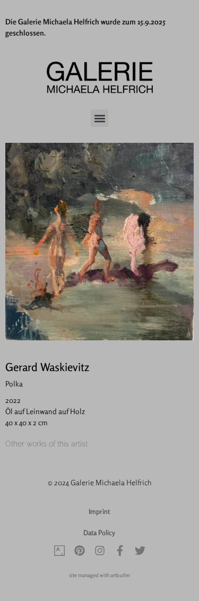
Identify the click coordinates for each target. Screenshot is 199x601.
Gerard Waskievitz (47, 367)
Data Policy (99, 532)
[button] (99, 118)
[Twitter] (140, 550)
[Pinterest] (79, 550)
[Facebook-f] (120, 550)
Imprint (99, 511)
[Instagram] (99, 550)
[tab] (46, 444)
